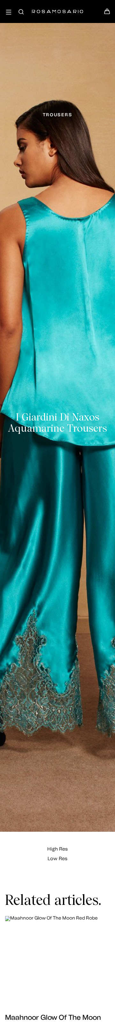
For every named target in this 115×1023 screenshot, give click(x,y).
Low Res (57, 858)
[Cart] (107, 13)
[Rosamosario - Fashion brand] (57, 8)
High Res (57, 849)
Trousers (58, 114)
